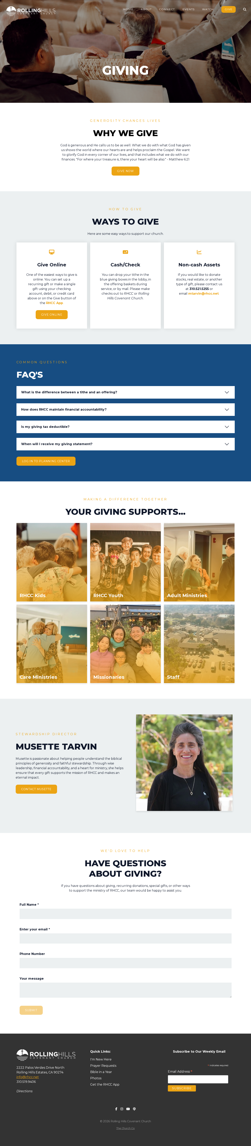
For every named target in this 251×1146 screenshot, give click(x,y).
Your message (32, 978)
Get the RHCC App (104, 1084)
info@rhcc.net (27, 1077)
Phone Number (32, 954)
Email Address (180, 1072)
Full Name (29, 904)
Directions (24, 1091)
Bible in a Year (101, 1072)
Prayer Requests (103, 1066)
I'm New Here (101, 1059)
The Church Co (125, 1128)
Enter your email (35, 929)
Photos (95, 1078)
